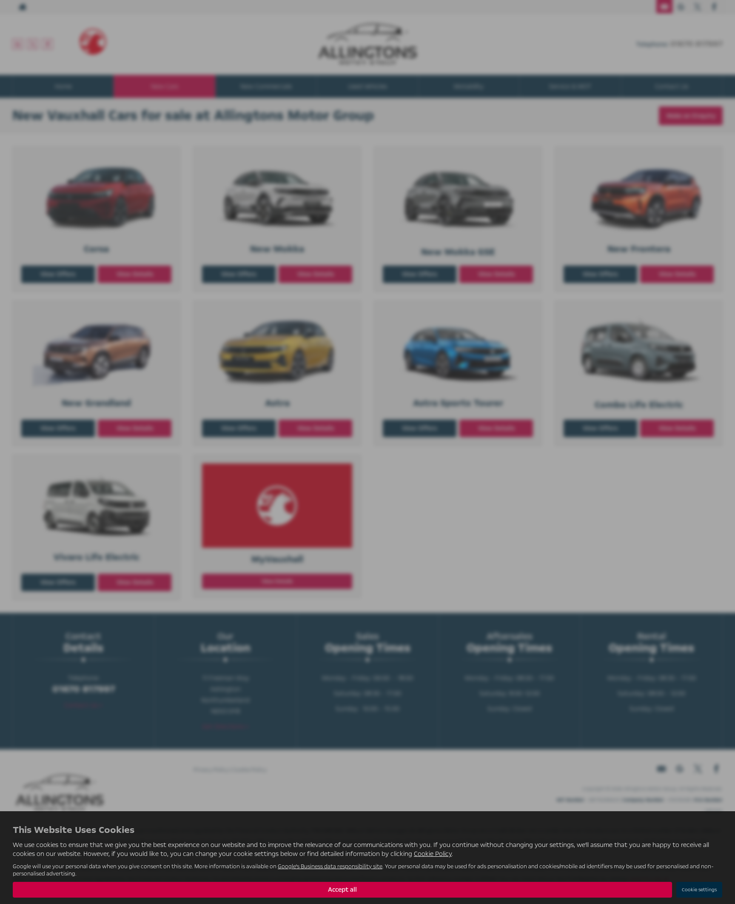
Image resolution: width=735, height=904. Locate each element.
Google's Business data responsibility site (330, 866)
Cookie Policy (433, 854)
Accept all (342, 889)
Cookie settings (699, 890)
